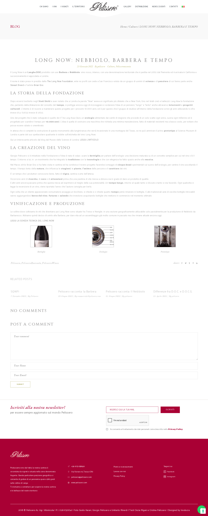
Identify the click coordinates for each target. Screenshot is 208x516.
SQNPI (15, 291)
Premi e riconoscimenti (123, 466)
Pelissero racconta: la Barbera (77, 291)
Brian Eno (38, 85)
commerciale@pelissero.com (89, 296)
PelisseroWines (50, 263)
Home (123, 26)
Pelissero (16, 263)
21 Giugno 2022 (113, 296)
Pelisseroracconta (123, 66)
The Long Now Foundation (60, 81)
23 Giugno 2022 (65, 296)
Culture (133, 26)
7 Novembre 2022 (18, 296)
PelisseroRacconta (31, 263)
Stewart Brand (17, 85)
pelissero (101, 66)
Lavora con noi (120, 471)
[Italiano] (183, 6)
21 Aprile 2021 (160, 296)
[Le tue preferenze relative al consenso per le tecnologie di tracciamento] (203, 511)
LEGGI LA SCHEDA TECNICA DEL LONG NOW (32, 221)
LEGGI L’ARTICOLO (89, 140)
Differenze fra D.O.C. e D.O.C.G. (173, 291)
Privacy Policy (175, 429)
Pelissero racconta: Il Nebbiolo (125, 291)
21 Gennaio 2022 (85, 66)
